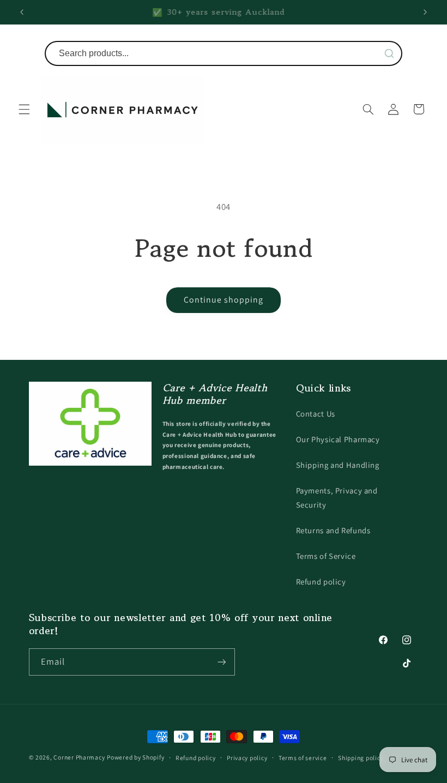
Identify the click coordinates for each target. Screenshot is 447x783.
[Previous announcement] (22, 12)
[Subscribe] (221, 661)
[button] (24, 109)
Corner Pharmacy (79, 757)
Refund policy (321, 581)
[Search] (389, 53)
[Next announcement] (425, 12)
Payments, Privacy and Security (337, 497)
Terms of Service (326, 556)
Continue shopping (224, 299)
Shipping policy (360, 758)
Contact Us (315, 413)
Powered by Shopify (135, 757)
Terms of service (303, 758)
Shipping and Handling (337, 465)
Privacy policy (247, 758)
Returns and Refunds (333, 530)
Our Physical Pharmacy (338, 439)
